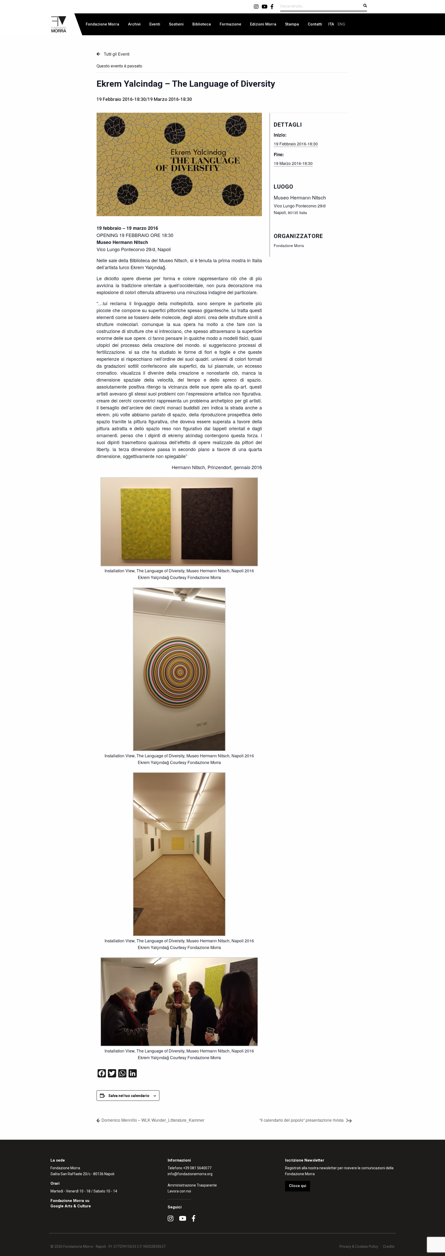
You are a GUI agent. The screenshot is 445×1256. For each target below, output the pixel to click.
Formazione (230, 24)
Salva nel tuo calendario (128, 1096)
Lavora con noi (179, 1191)
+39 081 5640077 (197, 1168)
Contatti (315, 24)
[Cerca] (365, 5)
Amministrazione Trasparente (192, 1185)
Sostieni (176, 24)
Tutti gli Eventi (116, 54)
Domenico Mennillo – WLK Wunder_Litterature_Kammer (152, 1120)
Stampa (292, 24)
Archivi (134, 24)
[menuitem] (102, 24)
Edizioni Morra (263, 24)
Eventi (154, 24)
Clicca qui (297, 1186)
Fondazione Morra (102, 24)
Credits (389, 1246)
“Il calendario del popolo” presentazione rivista (301, 1120)
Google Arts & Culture (70, 1206)
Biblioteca (201, 24)
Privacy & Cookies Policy (358, 1246)
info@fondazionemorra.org (190, 1174)
